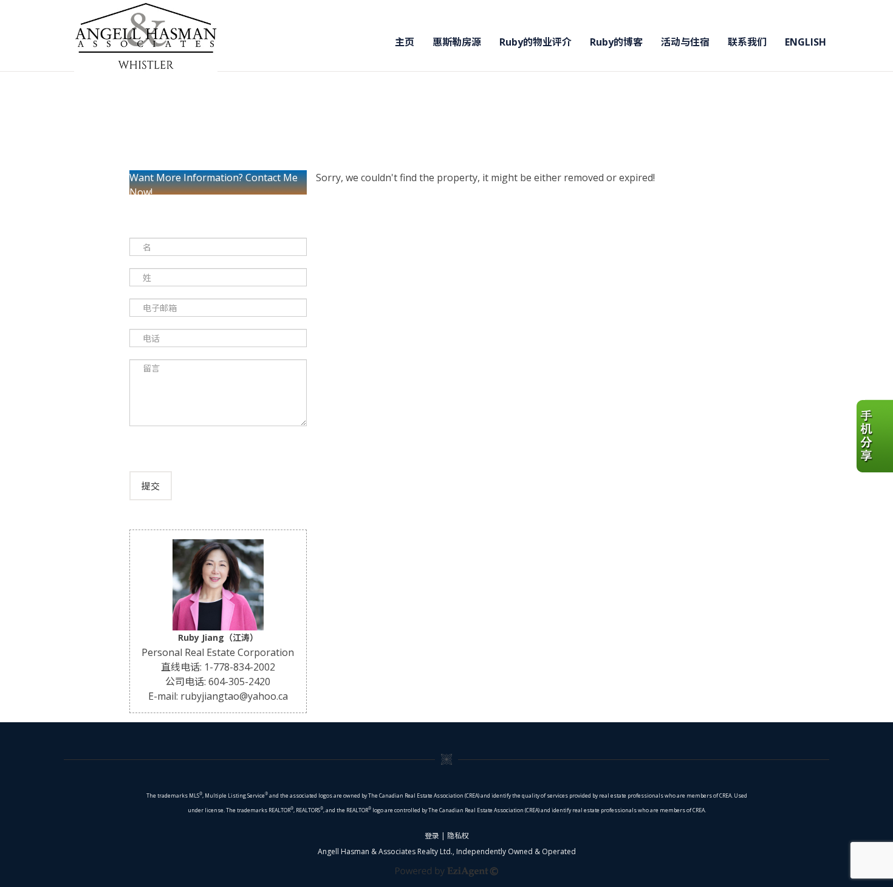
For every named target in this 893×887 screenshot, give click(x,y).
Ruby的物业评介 (535, 42)
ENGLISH (805, 42)
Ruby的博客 (616, 42)
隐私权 (458, 835)
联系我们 (747, 42)
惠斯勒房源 (457, 42)
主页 (404, 42)
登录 (432, 835)
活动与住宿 (685, 42)
